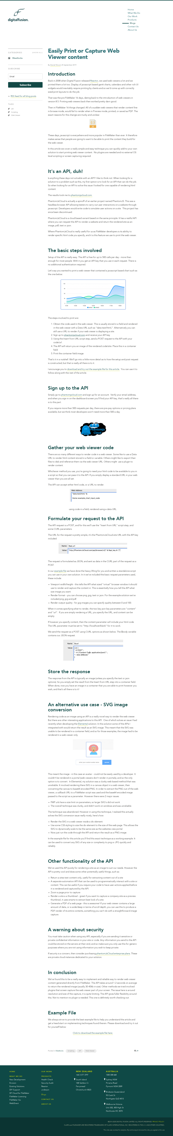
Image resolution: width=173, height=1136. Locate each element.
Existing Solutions (16, 1086)
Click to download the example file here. (93, 1033)
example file (60, 571)
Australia (112, 1071)
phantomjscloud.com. (81, 195)
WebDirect (14, 1103)
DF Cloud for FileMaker (19, 1093)
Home (131, 10)
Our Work (132, 16)
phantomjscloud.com (74, 335)
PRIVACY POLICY (158, 1122)
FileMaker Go (15, 1100)
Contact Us (133, 27)
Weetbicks (60, 1051)
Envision (12, 1083)
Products (132, 20)
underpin (45, 1090)
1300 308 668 (111, 1075)
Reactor (94, 81)
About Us (132, 30)
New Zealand (84, 1071)
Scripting (71, 1051)
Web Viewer (90, 1051)
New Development (17, 1080)
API (80, 1051)
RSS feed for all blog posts (23, 96)
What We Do (134, 13)
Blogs (132, 23)
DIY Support (14, 1090)
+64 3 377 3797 (82, 1075)
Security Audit (47, 1083)
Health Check (47, 1080)
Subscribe (25, 85)
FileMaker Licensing (17, 1097)
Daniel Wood (55, 65)
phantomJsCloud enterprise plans (113, 954)
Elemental (83, 724)
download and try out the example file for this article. (93, 369)
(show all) (37, 52)
